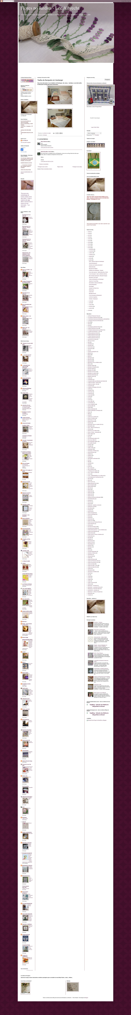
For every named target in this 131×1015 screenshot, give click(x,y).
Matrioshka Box (92, 266)
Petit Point (90, 511)
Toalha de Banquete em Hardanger (96, 279)
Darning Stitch (91, 405)
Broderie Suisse (91, 376)
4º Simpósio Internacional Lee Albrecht (96, 329)
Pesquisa (90, 509)
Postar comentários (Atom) (46, 169)
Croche (89, 399)
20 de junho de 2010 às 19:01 (47, 147)
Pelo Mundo (90, 508)
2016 (89, 237)
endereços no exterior (92, 416)
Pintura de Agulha (91, 512)
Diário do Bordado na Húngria (94, 410)
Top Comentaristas (28, 970)
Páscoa (89, 503)
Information (24, 436)
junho (90, 259)
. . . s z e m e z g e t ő (26, 354)
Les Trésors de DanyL (27, 584)
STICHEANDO (25, 750)
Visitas (89, 580)
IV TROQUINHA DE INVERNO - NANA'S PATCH (30, 677)
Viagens (89, 579)
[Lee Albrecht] (22, 150)
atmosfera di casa (26, 405)
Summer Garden (25, 389)
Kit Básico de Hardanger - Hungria (96, 270)
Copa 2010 (91, 291)
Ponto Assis (90, 519)
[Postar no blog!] (57, 133)
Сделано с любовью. (27, 924)
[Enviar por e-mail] (56, 133)
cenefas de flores (26, 417)
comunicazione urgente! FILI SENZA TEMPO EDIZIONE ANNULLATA (26, 407)
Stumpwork (90, 570)
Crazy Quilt (90, 395)
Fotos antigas (90, 433)
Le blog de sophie (26, 561)
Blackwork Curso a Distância (94, 362)
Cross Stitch (90, 401)
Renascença (90, 540)
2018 (89, 233)
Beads (89, 354)
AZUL (30, 777)
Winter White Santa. (30, 845)
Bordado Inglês (91, 368)
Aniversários (90, 347)
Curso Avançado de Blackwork (95, 295)
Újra (29, 808)
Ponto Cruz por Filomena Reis (94, 522)
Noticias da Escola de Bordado (94, 497)
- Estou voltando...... (31, 496)
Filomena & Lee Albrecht (93, 430)
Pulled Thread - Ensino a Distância (95, 534)
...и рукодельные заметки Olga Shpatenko (26, 366)
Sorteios (89, 568)
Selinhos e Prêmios (92, 553)
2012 (89, 244)
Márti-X (23, 662)
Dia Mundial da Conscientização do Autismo (26, 465)
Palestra (89, 500)
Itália (89, 461)
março (90, 304)
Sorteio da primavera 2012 (93, 562)
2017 (89, 235)
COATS (89, 388)
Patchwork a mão (97, 684)
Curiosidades (90, 402)
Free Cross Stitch (91, 440)
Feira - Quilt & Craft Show (93, 427)
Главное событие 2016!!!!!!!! (31, 867)
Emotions (30, 306)
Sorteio (89, 557)
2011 (89, 246)
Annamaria (90, 348)
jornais (89, 466)
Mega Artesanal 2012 (92, 483)
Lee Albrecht (25, 140)
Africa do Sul (90, 340)
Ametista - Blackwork (93, 298)
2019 (89, 325)
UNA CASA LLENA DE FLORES (30, 456)
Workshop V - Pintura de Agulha (94, 591)
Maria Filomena (44, 141)
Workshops (90, 593)
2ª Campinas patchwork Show (94, 326)
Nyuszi (30, 823)
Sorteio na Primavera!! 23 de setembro (102, 676)
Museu (89, 489)
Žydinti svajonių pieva (27, 832)
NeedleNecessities (26, 683)
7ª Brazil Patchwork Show (93, 336)
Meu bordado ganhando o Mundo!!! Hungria (98, 275)
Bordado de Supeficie (92, 367)
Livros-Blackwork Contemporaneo (95, 477)
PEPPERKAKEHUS (30, 613)
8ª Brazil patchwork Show (93, 337)
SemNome (32, 970)
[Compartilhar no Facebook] (60, 133)
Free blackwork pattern (92, 438)
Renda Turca (90, 542)
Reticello (90, 545)
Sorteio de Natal (91, 563)
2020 (89, 231)
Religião (89, 539)
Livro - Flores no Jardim (93, 472)
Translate (97, 135)
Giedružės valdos (26, 504)
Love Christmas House (30, 331)
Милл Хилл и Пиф (30, 565)
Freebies (90, 444)
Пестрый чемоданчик (27, 903)
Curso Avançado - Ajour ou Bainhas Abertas (98, 273)
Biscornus (90, 359)
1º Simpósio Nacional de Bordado (95, 320)
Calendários (90, 379)
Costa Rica (90, 393)
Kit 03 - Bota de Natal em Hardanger (96, 261)
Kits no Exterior (91, 469)
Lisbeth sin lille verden (27, 611)
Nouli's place (25, 688)
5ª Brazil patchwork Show (93, 333)
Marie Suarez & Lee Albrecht (100, 692)
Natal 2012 (90, 492)
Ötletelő (24, 821)
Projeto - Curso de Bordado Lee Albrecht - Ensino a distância (100, 646)
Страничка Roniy (26, 945)
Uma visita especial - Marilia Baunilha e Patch (98, 272)
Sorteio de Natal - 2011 (92, 565)
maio (90, 301)
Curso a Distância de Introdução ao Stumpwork (31, 246)
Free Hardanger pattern (93, 441)
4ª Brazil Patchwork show (93, 328)
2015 (89, 238)
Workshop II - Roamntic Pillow (94, 588)
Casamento (90, 385)
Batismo (89, 353)
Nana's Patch (25, 672)
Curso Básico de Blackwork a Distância (31, 232)
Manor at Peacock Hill (30, 926)
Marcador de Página (93, 268)
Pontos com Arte (26, 709)
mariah (23, 651)
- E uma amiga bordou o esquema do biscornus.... (31, 486)
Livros (89, 474)
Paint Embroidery (91, 498)
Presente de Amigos (92, 526)
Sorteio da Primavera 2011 (93, 560)
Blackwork (90, 360)
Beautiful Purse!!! (92, 293)
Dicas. (89, 412)
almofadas (90, 343)
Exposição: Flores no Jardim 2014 (95, 424)
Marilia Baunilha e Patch (46, 151)
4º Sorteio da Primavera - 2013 (94, 331)
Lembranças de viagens (93, 470)
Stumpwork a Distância (92, 571)
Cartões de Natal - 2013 (93, 384)
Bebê (89, 356)
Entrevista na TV (91, 419)
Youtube (89, 594)
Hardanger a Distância (92, 450)
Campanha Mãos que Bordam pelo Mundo (96, 381)
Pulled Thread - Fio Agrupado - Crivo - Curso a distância (26, 254)
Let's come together (26, 588)
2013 (89, 242)
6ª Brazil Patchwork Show (93, 334)
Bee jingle (30, 833)
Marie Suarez (90, 481)
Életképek (24, 817)
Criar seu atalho (24, 151)
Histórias (90, 455)
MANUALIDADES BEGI (27, 639)
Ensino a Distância (92, 418)
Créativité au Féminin (27, 435)
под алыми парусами (27, 913)
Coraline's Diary (25, 425)
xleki (23, 807)
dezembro (91, 249)
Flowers (30, 318)
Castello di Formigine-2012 (93, 387)
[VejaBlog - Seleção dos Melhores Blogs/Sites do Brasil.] (98, 705)
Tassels (89, 573)
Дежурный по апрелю (27, 865)
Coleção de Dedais (26, 423)
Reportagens (90, 543)
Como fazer (90, 391)
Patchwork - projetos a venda (94, 505)
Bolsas (89, 364)
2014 (89, 240)
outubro (91, 252)
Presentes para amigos (92, 528)
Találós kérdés (25, 818)
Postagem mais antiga (77, 166)
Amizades (90, 345)
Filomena (90, 429)
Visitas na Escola (91, 582)
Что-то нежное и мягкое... (30, 370)
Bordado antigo (91, 365)
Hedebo (89, 453)
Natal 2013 (90, 494)
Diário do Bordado (91, 409)
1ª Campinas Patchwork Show (94, 317)
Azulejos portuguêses (92, 351)
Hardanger (90, 449)
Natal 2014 (90, 495)
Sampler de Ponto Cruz (94, 288)
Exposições (90, 426)
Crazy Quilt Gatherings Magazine (31, 532)
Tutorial (89, 576)
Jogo (89, 464)
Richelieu (90, 546)
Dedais (89, 407)
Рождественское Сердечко (31, 427)
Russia (89, 549)
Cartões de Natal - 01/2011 (93, 382)
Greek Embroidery (93, 284)
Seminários (90, 554)
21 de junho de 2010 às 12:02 (47, 161)
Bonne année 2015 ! (30, 542)
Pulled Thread (91, 532)
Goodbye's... (24, 685)
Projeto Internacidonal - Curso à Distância (96, 529)
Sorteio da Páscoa (91, 559)
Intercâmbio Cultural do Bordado (95, 282)
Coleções (90, 390)
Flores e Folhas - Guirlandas (94, 432)
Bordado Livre (91, 370)
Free (89, 436)
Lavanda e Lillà (25, 550)
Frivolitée (90, 446)
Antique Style (25, 392)
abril (90, 302)
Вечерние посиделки (27, 853)
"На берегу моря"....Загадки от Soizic (31, 879)
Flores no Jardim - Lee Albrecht (50, 8)
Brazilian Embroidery (92, 374)
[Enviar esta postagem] (54, 133)
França (89, 435)
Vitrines (89, 584)
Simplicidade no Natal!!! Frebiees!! (101, 668)
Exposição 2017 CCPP (30, 576)
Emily (89, 415)
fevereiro (91, 306)
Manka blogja (25, 637)
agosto (90, 256)
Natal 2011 (90, 491)
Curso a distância (91, 404)
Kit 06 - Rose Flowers (98, 653)
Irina (89, 460)
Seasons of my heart (26, 729)
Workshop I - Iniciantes (92, 585)
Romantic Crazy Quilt (93, 277)
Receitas (90, 537)
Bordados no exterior (92, 373)
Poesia (89, 515)
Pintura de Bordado (92, 514)
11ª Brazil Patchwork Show (93, 315)
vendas (89, 577)
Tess (89, 574)
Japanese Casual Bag (93, 281)
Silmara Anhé (90, 556)
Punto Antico (90, 536)
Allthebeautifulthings (26, 388)
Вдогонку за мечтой (26, 842)
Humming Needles (26, 528)
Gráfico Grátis (90, 447)
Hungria (89, 457)
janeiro (90, 308)
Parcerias (90, 501)
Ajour (89, 342)
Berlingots (90, 357)
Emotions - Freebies (98, 622)
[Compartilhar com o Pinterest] (62, 133)
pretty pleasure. (25, 719)
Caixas (89, 378)
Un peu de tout (25, 414)
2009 (89, 310)
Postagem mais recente (43, 166)
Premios (89, 525)
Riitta (89, 548)
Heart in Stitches (26, 518)
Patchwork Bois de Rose (26, 585)
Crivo (89, 398)
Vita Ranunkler (25, 786)
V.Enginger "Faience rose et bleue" (31, 508)
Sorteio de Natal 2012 (92, 567)
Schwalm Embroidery (92, 551)
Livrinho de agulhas (93, 297)
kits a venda (90, 467)
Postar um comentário (43, 164)
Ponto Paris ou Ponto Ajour (99, 629)
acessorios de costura (92, 339)
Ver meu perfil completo (25, 142)
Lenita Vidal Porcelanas (27, 573)
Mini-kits (89, 488)
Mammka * (24, 621)
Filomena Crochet (26, 481)
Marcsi (89, 480)
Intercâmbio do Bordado (93, 458)
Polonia (89, 517)
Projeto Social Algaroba (93, 531)
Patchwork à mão (91, 506)
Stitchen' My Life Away (27, 761)
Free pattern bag (91, 443)
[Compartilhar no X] (59, 133)
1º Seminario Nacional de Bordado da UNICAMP (98, 319)
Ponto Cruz (90, 520)
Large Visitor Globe (95, 127)
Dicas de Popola (25, 463)
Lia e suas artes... (26, 598)
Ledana (24, 563)
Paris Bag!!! (91, 286)
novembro (91, 251)
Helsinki (30, 472)
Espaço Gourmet (91, 421)
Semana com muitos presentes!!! (95, 265)
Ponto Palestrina (91, 523)
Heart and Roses (91, 452)
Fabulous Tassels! (25, 888)
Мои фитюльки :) (26, 875)
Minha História (91, 486)
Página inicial (60, 166)
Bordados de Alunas (92, 371)
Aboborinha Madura (26, 378)
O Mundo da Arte (26, 698)
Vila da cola (24, 775)
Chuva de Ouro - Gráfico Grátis (100, 637)
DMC (89, 413)
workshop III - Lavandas (93, 590)
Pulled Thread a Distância (30, 257)
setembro (91, 254)
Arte (89, 350)
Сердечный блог (26, 934)
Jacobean (90, 463)
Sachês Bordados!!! (93, 263)
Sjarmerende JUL (26, 740)
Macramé (90, 478)
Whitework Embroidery (27, 796)
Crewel (89, 396)
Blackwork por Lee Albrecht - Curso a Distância (26, 227)
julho (90, 258)
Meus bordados (91, 484)
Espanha (90, 422)
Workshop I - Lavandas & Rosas (94, 587)
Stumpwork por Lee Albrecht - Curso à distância (26, 240)
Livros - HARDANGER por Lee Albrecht (96, 475)
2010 (89, 247)
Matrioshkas (91, 290)
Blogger (86, 997)
